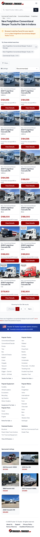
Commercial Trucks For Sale (9, 16)
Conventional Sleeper (24, 16)
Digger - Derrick (6, 371)
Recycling (4, 395)
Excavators (5, 392)
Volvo (23, 392)
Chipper (4, 369)
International (25, 395)
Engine (4, 416)
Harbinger (25, 421)
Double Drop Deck (27, 371)
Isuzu (23, 409)
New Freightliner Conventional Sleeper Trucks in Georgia (20, 47)
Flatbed (24, 343)
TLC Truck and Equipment (9, 435)
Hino (23, 415)
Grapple (4, 363)
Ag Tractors (5, 398)
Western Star (26, 418)
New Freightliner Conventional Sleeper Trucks (18, 52)
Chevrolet (25, 406)
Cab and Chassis (7, 355)
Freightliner (34, 16)
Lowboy (24, 355)
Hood (3, 411)
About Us (9, 524)
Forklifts (4, 387)
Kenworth (25, 398)
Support (17, 524)
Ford (23, 401)
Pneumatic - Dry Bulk (28, 366)
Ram (23, 412)
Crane (3, 360)
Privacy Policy (27, 524)
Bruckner (4, 429)
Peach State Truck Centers (10, 432)
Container (25, 363)
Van (23, 340)
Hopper (24, 357)
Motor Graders (6, 401)
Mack (23, 387)
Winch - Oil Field (7, 374)
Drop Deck (25, 349)
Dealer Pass (25, 432)
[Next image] (18, 79)
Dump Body (5, 414)
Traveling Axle (26, 369)
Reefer (24, 352)
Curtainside (25, 360)
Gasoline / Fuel (26, 374)
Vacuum (4, 366)
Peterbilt (24, 404)
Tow (3, 349)
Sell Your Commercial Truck (30, 429)
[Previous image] (2, 79)
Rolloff (4, 357)
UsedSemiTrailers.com (27, 527)
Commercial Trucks (11, 56)
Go (36, 10)
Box (3, 352)
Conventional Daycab (8, 343)
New (4, 18)
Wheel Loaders (6, 390)
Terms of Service (11, 527)
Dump (3, 346)
